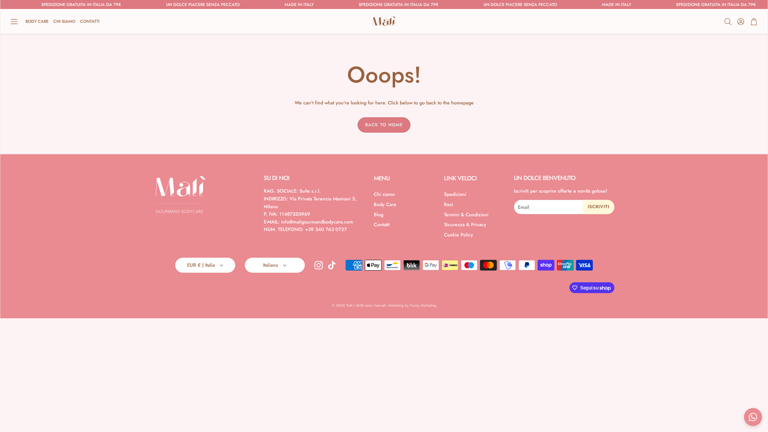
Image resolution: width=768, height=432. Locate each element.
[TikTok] (332, 265)
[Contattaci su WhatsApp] (753, 417)
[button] (14, 22)
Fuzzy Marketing (423, 305)
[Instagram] (318, 265)
